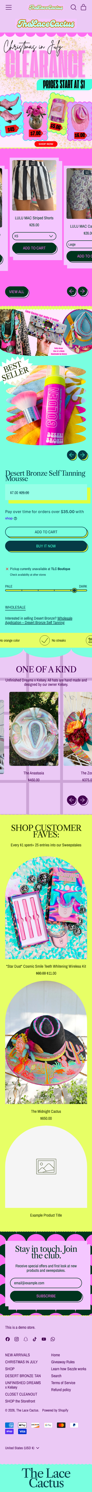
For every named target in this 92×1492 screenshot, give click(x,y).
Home (55, 1355)
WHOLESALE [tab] (15, 607)
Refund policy (61, 1389)
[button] (73, 7)
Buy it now (46, 546)
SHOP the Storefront (20, 1401)
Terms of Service (63, 1382)
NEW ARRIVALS (17, 1355)
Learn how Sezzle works (68, 1369)
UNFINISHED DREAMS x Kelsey (23, 1385)
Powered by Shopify (55, 1410)
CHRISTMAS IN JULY (21, 1362)
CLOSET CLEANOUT (21, 1394)
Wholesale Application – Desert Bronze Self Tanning (38, 620)
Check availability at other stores (28, 574)
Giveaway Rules (63, 1362)
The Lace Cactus (27, 1410)
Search (56, 1376)
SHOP (10, 1369)
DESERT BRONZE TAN (23, 1376)
